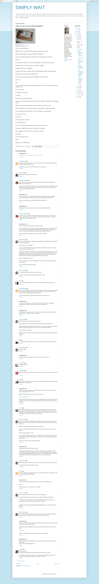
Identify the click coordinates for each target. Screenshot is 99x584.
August (79, 49)
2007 (77, 35)
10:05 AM (21, 403)
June (79, 85)
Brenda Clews (22, 161)
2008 (77, 33)
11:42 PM (21, 456)
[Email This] (35, 146)
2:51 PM (20, 442)
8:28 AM (20, 517)
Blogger (55, 574)
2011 (77, 28)
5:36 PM (20, 235)
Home (38, 563)
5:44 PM (20, 558)
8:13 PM (20, 358)
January (79, 94)
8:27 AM (20, 508)
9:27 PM (20, 297)
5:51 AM (20, 306)
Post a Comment (20, 560)
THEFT (78, 63)
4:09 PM (20, 202)
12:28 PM (21, 168)
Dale (20, 280)
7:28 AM (20, 315)
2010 (77, 29)
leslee (20, 471)
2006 (77, 37)
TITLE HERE (21, 530)
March (79, 91)
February (80, 92)
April (79, 89)
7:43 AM (20, 384)
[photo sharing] (25, 43)
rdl (19, 340)
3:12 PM (20, 190)
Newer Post (18, 563)
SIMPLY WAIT (30, 7)
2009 (77, 31)
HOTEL (78, 69)
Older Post (57, 563)
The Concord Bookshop (24, 396)
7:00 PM (20, 266)
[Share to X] (38, 146)
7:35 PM (20, 351)
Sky (20, 379)
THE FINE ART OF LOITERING (80, 67)
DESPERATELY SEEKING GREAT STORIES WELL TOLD (80, 74)
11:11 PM (21, 375)
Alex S (20, 408)
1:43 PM (20, 415)
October (79, 44)
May (79, 87)
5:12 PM (20, 209)
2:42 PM (20, 343)
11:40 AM (21, 157)
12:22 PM (21, 466)
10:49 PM (21, 366)
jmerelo (26, 46)
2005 (77, 97)
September (80, 46)
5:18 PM (20, 220)
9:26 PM (20, 284)
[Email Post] (33, 146)
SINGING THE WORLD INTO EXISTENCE (80, 55)
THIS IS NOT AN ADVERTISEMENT (80, 60)
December (80, 38)
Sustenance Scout (23, 180)
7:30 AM (20, 545)
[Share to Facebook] (39, 146)
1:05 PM (20, 176)
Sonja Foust (21, 172)
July (79, 50)
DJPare (20, 549)
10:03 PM (21, 488)
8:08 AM (20, 335)
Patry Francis (22, 239)
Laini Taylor (21, 370)
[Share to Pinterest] (41, 146)
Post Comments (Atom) (26, 565)
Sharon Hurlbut (22, 288)
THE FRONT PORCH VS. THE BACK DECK (80, 81)
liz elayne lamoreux (23, 213)
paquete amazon (19, 44)
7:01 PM (20, 276)
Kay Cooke (21, 363)
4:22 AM (20, 475)
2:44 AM (20, 535)
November (80, 41)
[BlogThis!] (37, 146)
